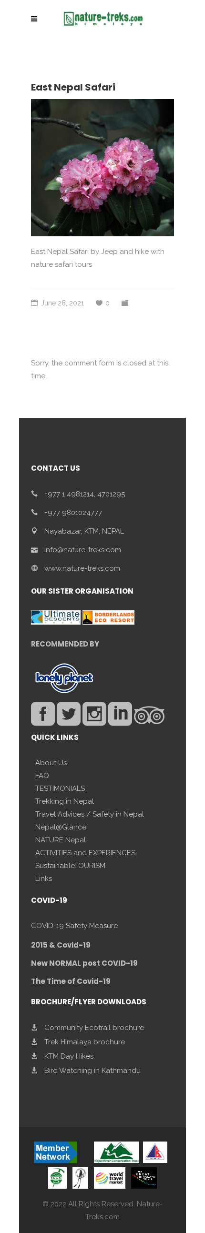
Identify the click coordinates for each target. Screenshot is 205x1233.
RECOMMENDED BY (65, 644)
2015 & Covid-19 (61, 945)
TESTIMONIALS (60, 788)
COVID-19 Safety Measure (74, 925)
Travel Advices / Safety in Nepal (89, 814)
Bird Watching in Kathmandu (92, 1070)
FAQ (42, 775)
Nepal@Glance (60, 827)
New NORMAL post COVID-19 (84, 963)
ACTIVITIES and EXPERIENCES (85, 853)
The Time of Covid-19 (71, 981)
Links (43, 878)
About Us (51, 762)
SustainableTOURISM (70, 865)
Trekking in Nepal (64, 801)
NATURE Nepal (60, 840)
